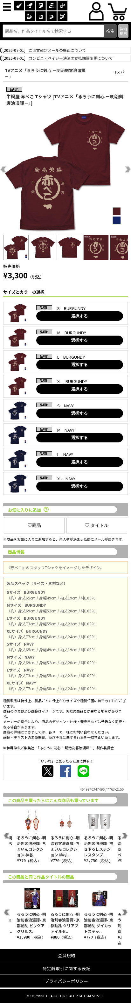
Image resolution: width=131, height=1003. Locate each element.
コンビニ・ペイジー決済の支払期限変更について (71, 58)
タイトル (99, 525)
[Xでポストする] (47, 771)
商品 (36, 525)
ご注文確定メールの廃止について (57, 50)
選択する (79, 315)
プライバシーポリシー (66, 981)
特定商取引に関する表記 (66, 968)
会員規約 (66, 955)
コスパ (118, 72)
